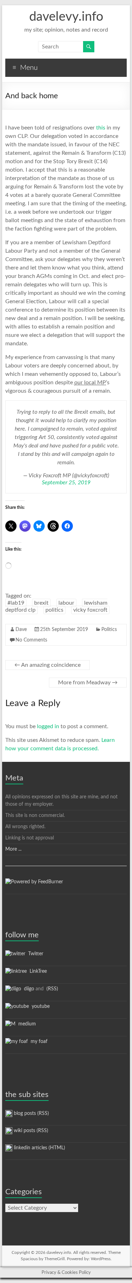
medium (25, 1024)
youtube (39, 1006)
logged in (48, 726)
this (100, 128)
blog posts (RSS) (30, 1113)
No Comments (31, 640)
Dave (21, 629)
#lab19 (15, 603)
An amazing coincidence (47, 665)
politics (54, 610)
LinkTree (37, 971)
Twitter (34, 953)
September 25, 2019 (66, 482)
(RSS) (51, 988)
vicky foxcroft (90, 610)
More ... (13, 849)
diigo (27, 988)
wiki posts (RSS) (30, 1130)
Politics (109, 629)
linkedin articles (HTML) (38, 1147)
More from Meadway (88, 682)
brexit (41, 603)
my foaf (38, 1041)
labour (66, 603)
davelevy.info (66, 17)
